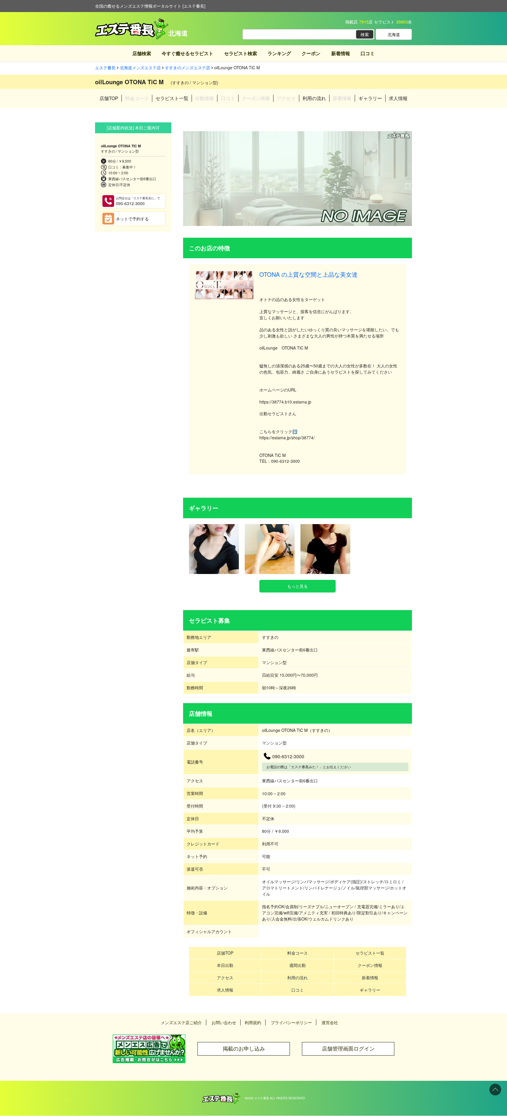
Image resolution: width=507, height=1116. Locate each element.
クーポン (311, 53)
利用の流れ (314, 98)
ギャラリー (370, 98)
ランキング (279, 53)
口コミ (368, 53)
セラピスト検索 (240, 53)
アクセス (225, 977)
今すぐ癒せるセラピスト (187, 53)
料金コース (297, 953)
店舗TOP (108, 98)
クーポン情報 (370, 965)
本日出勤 (225, 965)
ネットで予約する (132, 219)
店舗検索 (141, 53)
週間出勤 (297, 965)
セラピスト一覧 (172, 98)
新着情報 (340, 53)
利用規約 (253, 1022)
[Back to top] (495, 1089)
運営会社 (330, 1022)
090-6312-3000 (138, 201)
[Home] (221, 1095)
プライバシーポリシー (291, 1022)
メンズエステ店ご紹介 (181, 1022)
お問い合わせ (224, 1022)
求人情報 (398, 98)
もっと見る (297, 586)
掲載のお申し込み (244, 1049)
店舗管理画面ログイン (348, 1049)
